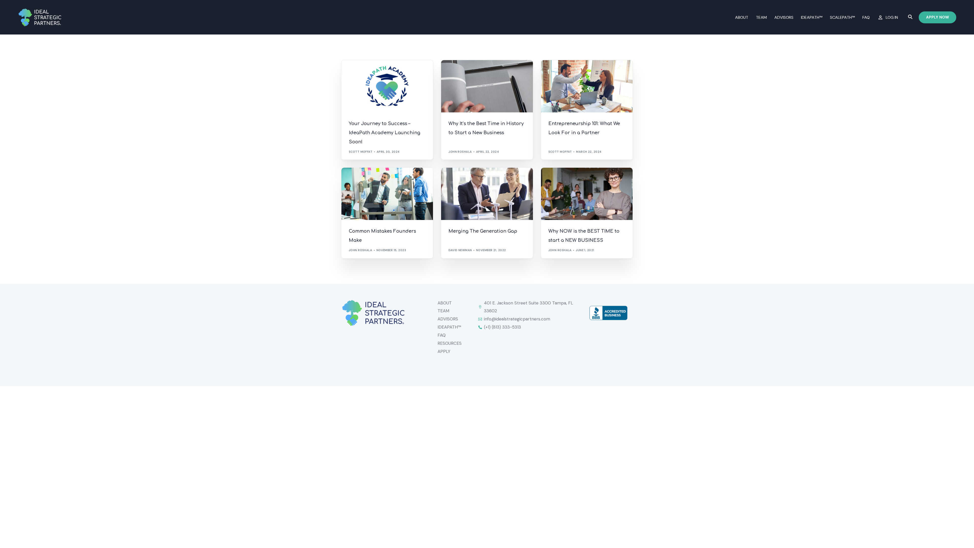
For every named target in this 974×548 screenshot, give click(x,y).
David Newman (460, 250)
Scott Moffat (360, 151)
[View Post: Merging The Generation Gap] (487, 194)
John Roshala (460, 151)
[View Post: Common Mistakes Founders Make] (387, 194)
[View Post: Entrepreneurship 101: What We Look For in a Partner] (587, 86)
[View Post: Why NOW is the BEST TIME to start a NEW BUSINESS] (587, 194)
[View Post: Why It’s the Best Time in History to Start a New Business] (487, 86)
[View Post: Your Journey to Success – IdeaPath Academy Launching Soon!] (387, 86)
